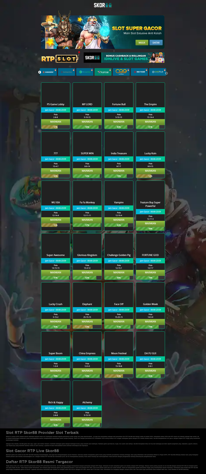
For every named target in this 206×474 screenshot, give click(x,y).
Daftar (156, 42)
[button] (39, 72)
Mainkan (55, 121)
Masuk (142, 42)
